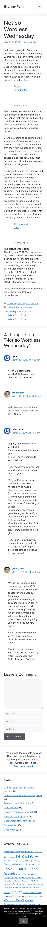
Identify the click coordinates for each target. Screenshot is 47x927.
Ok (23, 921)
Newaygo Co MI (11, 884)
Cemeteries (10, 825)
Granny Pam (14, 6)
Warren (31, 896)
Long (33, 874)
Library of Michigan (23, 874)
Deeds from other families (17, 821)
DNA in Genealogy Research (19, 812)
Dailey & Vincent (9, 857)
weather (38, 896)
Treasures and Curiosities (17, 803)
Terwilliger (35, 887)
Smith (24, 887)
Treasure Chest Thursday (32, 893)
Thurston (7, 893)
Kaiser (19, 307)
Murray (34, 881)
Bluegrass (20, 852)
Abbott (7, 852)
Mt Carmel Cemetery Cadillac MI (18, 881)
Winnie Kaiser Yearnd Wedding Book (23, 795)
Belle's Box (9, 829)
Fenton (35, 856)
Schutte (17, 887)
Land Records (11, 807)
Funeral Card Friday (10, 861)
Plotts (27, 884)
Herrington (30, 861)
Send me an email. (24, 766)
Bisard (13, 852)
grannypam (18, 392)
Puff (30, 884)
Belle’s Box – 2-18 (16, 315)
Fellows (23, 856)
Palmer (21, 884)
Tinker (16, 892)
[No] (43, 916)
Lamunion (21, 868)
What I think (32, 303)
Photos (29, 311)
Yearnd (11, 307)
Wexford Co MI (14, 900)
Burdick (29, 851)
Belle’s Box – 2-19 (16, 319)
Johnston (30, 864)
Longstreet (9, 877)
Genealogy (21, 861)
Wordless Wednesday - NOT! (30, 904)
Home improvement (17, 864)
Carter (38, 851)
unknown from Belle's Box (16, 896)
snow (29, 887)
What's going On (16, 303)
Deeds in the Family (14, 816)
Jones (37, 864)
